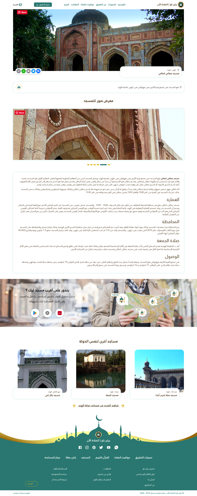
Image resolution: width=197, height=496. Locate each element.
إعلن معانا (71, 457)
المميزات (112, 4)
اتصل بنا (151, 479)
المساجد (85, 457)
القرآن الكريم (102, 457)
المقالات (75, 4)
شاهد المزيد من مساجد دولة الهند (98, 405)
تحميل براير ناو (149, 469)
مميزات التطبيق (143, 457)
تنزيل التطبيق (44, 4)
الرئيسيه (121, 4)
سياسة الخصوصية (59, 474)
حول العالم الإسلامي (145, 474)
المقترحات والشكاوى (102, 479)
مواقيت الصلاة (87, 4)
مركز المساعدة (52, 457)
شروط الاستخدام (59, 479)
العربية (16, 4)
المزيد (66, 4)
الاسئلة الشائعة (60, 469)
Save (23, 12)
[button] (109, 164)
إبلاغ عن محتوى (104, 474)
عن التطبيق (101, 4)
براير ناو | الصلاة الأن (167, 4)
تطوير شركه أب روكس (21, 493)
